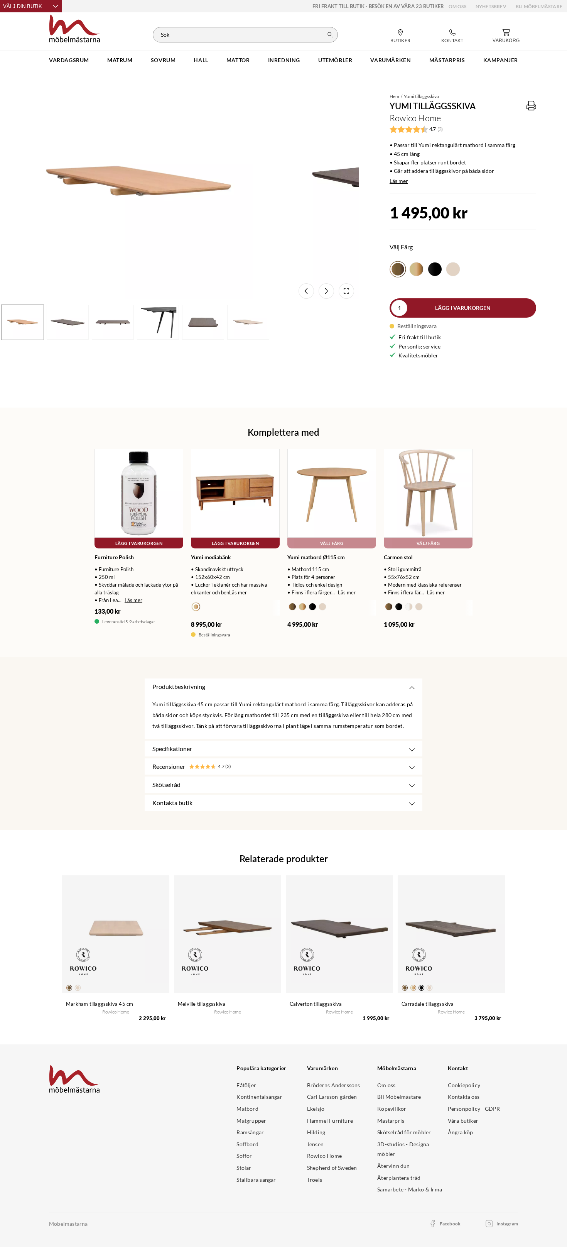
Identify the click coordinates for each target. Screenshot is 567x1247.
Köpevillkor (391, 1108)
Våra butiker (463, 1120)
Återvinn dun (393, 1165)
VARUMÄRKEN (390, 60)
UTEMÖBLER (335, 60)
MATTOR (238, 60)
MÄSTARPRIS (447, 60)
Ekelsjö (315, 1108)
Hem (394, 96)
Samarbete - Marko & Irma (409, 1189)
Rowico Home (324, 1155)
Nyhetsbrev (491, 6)
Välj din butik (22, 6)
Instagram (507, 1224)
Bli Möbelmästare (539, 6)
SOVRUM (163, 60)
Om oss (457, 6)
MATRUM (120, 60)
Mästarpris (390, 1120)
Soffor (244, 1155)
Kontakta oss (463, 1096)
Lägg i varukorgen (463, 308)
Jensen (315, 1144)
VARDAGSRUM (69, 60)
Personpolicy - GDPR (474, 1108)
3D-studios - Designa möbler (403, 1149)
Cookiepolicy (464, 1085)
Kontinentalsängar (259, 1096)
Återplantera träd (398, 1177)
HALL (201, 60)
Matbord (247, 1108)
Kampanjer (500, 60)
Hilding (316, 1132)
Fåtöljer (246, 1085)
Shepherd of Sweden (332, 1167)
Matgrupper (251, 1120)
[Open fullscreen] (346, 291)
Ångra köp (460, 1132)
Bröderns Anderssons (333, 1085)
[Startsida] (74, 27)
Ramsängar (250, 1132)
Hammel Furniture (330, 1120)
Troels (314, 1179)
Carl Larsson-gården (332, 1096)
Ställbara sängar (256, 1179)
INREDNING (284, 60)
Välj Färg (332, 543)
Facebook (450, 1224)
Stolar (243, 1167)
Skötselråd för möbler (404, 1132)
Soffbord (247, 1144)
